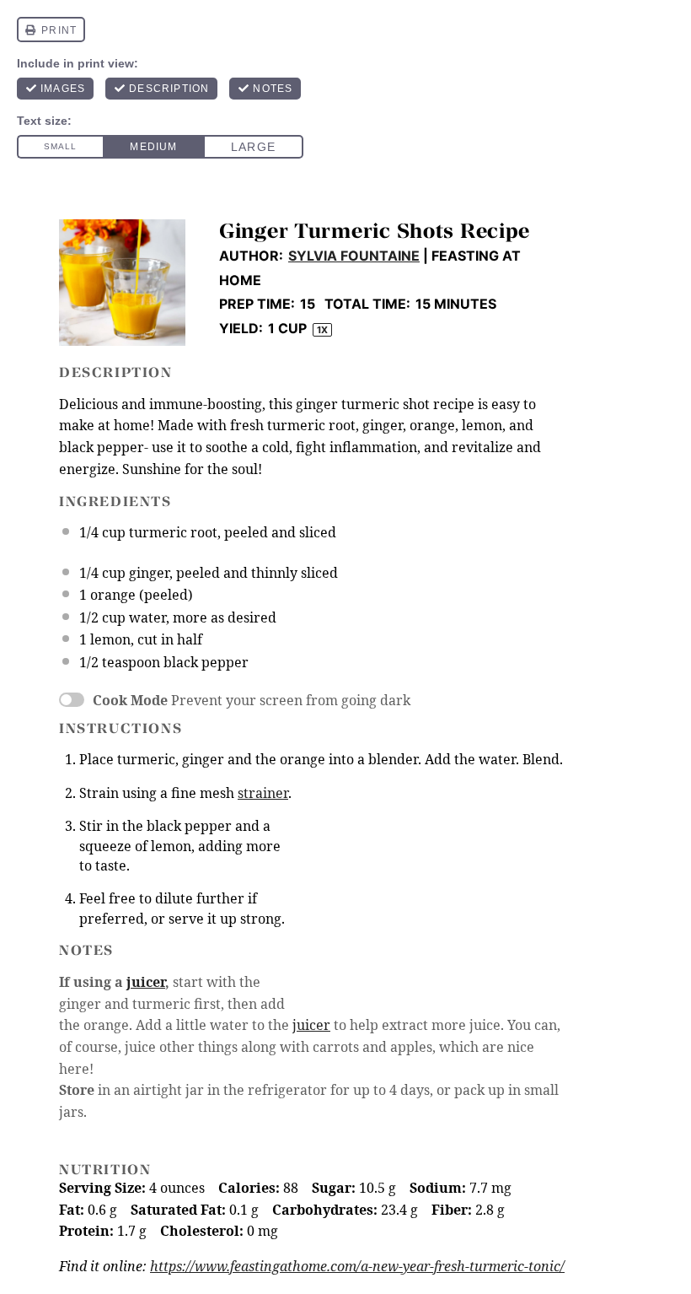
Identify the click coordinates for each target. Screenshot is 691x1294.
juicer (145, 982)
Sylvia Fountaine (354, 255)
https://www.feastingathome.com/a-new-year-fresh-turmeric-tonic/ (357, 1266)
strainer (263, 793)
